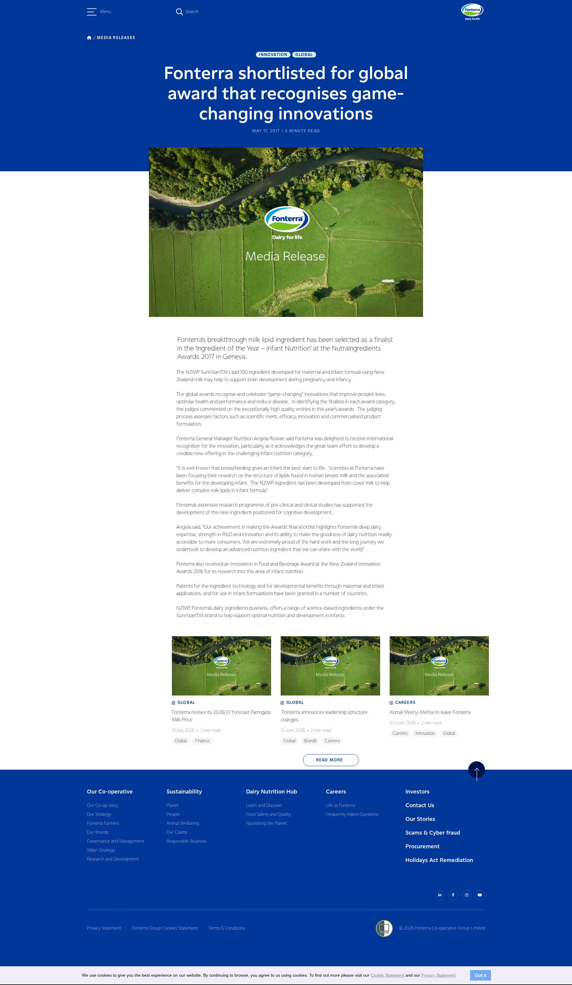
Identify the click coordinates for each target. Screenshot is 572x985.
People (173, 815)
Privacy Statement (104, 928)
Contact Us (419, 805)
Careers (336, 792)
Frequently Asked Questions (352, 815)
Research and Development (113, 859)
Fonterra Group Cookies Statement (165, 928)
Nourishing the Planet (266, 823)
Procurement (422, 846)
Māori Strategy (101, 850)
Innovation (273, 55)
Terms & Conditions (227, 928)
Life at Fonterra (340, 806)
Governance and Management (115, 841)
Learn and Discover (264, 806)
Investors (417, 792)
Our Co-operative (110, 792)
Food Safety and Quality (268, 815)
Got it (480, 975)
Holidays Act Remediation (439, 860)
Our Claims (177, 832)
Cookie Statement (387, 975)
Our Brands (97, 832)
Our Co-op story (102, 806)
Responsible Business (186, 841)
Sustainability (184, 792)
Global (304, 55)
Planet (172, 806)
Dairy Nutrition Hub (271, 792)
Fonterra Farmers (103, 823)
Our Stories (420, 819)
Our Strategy (99, 815)
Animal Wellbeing (183, 823)
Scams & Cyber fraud (432, 833)
